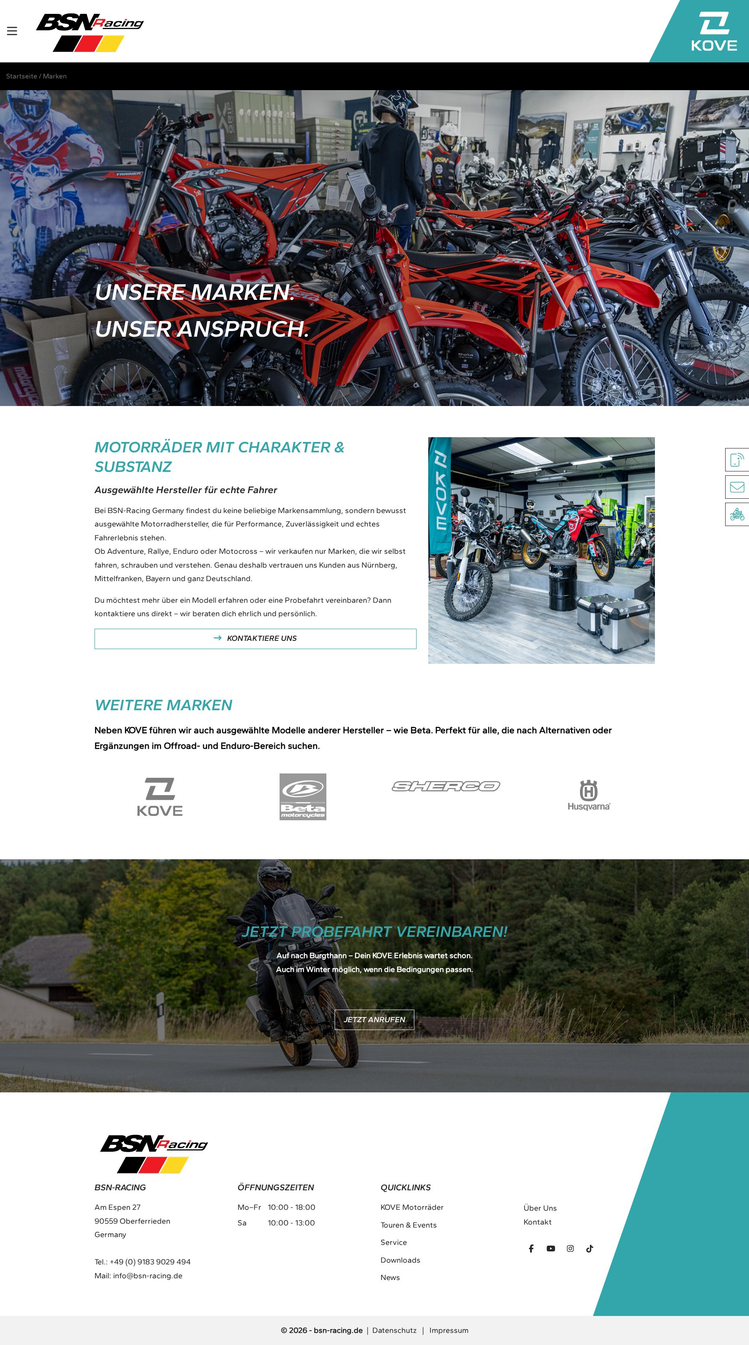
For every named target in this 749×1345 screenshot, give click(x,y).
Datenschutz (394, 1330)
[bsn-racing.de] (90, 31)
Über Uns (540, 1208)
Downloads (400, 1260)
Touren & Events (409, 1225)
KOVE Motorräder (412, 1207)
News (390, 1277)
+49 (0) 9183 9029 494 (150, 1262)
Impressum (449, 1330)
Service (394, 1242)
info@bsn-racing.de (147, 1275)
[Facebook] (531, 1248)
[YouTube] (551, 1248)
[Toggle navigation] (12, 31)
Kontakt (538, 1222)
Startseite (21, 76)
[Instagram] (570, 1248)
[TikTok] (590, 1248)
